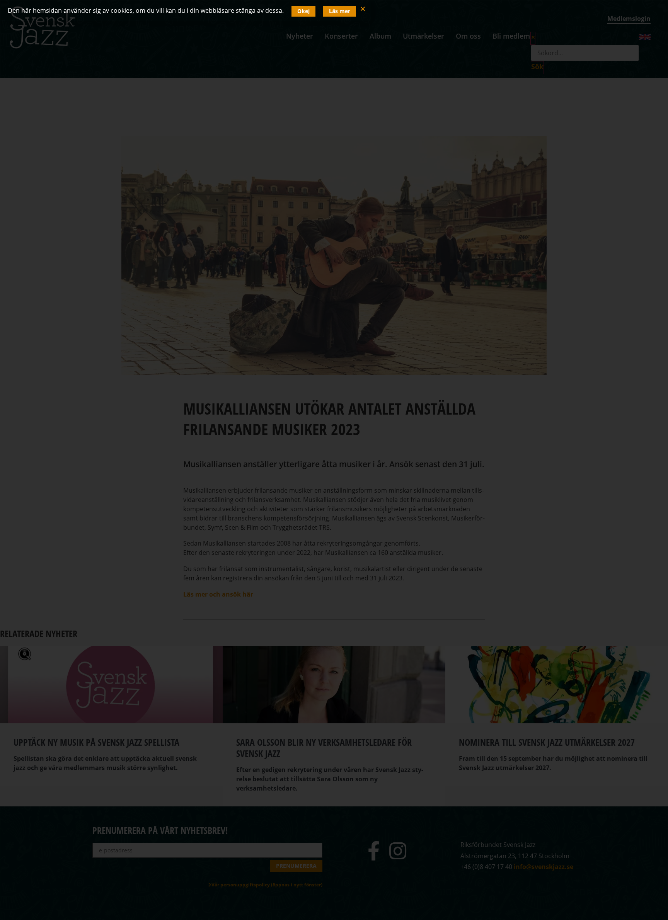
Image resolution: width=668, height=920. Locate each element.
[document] (334, 460)
